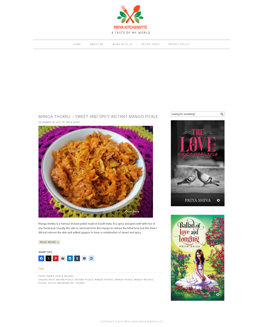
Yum (41, 268)
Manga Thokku (104, 279)
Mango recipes (143, 279)
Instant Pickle (84, 279)
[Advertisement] (131, 81)
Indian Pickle (64, 279)
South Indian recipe (61, 283)
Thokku (80, 283)
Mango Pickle (124, 279)
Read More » (49, 242)
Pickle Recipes (64, 276)
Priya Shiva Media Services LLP (143, 321)
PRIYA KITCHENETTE (131, 18)
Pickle (42, 283)
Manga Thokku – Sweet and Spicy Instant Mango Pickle (98, 116)
